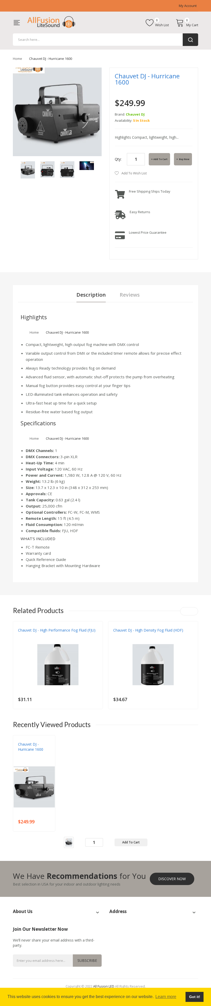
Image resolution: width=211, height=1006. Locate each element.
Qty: (118, 159)
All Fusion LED (103, 986)
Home (17, 58)
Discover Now (172, 878)
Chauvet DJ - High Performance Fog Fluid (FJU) (56, 630)
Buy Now (184, 159)
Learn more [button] (165, 996)
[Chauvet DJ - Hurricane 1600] (28, 169)
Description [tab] (91, 294)
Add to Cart (160, 159)
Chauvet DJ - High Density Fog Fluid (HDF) (148, 630)
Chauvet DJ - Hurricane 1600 (30, 747)
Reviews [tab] (130, 294)
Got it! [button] (194, 997)
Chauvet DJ (135, 114)
